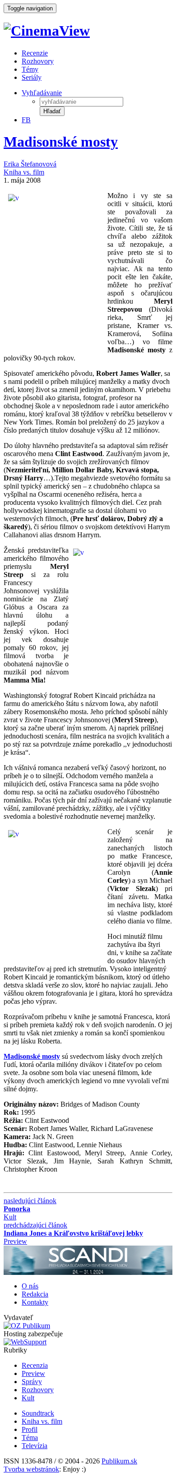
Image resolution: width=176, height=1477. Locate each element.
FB (26, 120)
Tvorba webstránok (31, 1469)
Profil (29, 1429)
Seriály (32, 77)
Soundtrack (38, 1413)
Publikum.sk (119, 1461)
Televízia (34, 1445)
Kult (28, 1398)
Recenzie (35, 53)
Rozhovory (38, 61)
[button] (52, 111)
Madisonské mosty (61, 142)
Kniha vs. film (24, 172)
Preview (33, 1373)
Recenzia (35, 1365)
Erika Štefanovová (30, 164)
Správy (32, 1381)
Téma (30, 1437)
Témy (30, 69)
